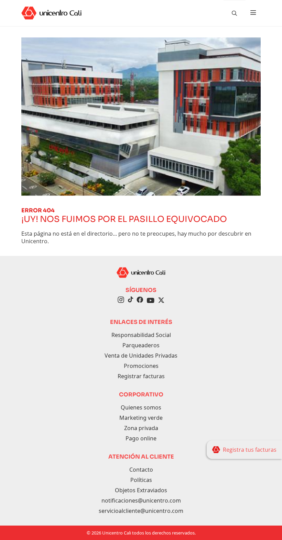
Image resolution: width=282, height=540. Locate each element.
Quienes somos (141, 407)
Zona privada (141, 428)
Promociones (141, 366)
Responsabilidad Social (141, 335)
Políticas (141, 480)
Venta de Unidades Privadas (141, 355)
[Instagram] (121, 300)
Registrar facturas (141, 376)
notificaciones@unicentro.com (141, 500)
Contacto (141, 469)
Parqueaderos (141, 345)
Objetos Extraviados (141, 490)
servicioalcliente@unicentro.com (141, 511)
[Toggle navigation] (253, 13)
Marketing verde (141, 417)
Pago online (141, 438)
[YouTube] (151, 300)
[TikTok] (130, 300)
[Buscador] (235, 13)
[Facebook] (140, 300)
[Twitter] (161, 300)
